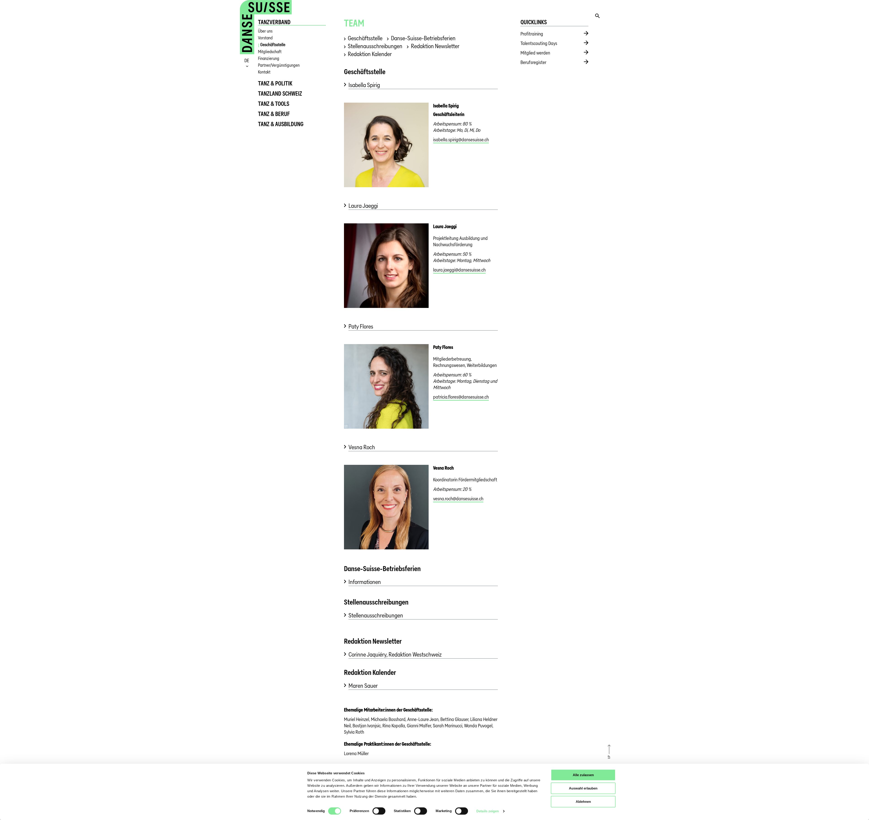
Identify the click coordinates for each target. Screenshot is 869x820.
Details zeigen (487, 811)
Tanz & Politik (275, 83)
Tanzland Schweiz (280, 93)
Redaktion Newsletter (435, 46)
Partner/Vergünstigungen (279, 65)
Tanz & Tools (273, 103)
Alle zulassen (583, 775)
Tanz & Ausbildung (280, 124)
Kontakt (264, 72)
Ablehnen (583, 801)
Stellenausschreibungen (375, 46)
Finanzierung (268, 58)
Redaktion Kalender (370, 54)
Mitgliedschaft (270, 51)
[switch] (378, 811)
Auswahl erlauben (583, 788)
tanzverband (274, 22)
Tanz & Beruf (274, 114)
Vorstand (265, 37)
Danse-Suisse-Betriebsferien (423, 38)
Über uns (265, 31)
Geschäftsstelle (272, 44)
